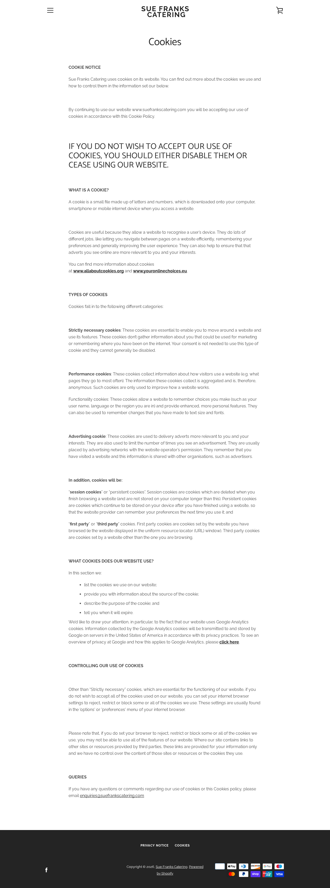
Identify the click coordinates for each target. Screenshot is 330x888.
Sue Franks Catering (171, 867)
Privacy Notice (155, 845)
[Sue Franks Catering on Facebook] (46, 869)
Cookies (182, 845)
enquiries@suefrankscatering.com (112, 795)
